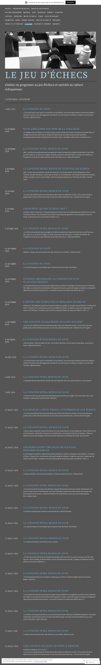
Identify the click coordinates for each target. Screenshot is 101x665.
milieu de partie (30, 16)
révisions (56, 20)
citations (29, 24)
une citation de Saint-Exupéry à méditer (51, 646)
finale (40, 16)
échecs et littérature (14, 24)
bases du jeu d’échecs (40, 9)
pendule (50, 12)
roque (17, 20)
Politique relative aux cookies (41, 661)
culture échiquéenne (13, 12)
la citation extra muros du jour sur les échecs (56, 168)
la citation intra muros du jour (45, 148)
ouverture (18, 16)
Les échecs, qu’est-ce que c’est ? (45, 208)
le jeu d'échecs (46, 75)
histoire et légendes (42, 24)
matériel (26, 12)
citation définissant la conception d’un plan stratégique (51, 280)
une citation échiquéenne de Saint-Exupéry (53, 322)
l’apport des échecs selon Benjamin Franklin (54, 302)
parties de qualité (43, 20)
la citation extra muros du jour (46, 191)
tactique (8, 16)
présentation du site (21, 9)
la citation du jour (36, 109)
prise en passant (52, 16)
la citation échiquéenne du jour (45, 339)
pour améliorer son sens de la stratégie (51, 129)
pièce (34, 12)
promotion (9, 20)
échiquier (41, 12)
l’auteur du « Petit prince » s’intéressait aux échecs (59, 409)
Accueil (8, 9)
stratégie (59, 12)
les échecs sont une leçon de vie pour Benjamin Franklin (49, 449)
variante (56, 24)
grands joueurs (28, 20)
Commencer (70, 2)
